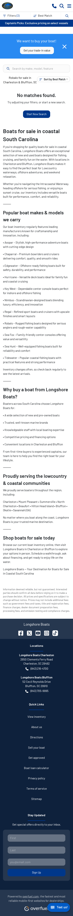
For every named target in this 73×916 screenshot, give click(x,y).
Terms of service (36, 788)
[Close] (64, 46)
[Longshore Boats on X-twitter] (28, 633)
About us (36, 727)
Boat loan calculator (36, 768)
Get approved (36, 757)
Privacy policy (36, 778)
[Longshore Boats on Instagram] (45, 633)
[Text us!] (58, 908)
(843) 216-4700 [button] (39, 668)
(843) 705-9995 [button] (39, 690)
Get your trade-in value (37, 50)
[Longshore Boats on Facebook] (19, 633)
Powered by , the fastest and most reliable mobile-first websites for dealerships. (37, 898)
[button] (54, 6)
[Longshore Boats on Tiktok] (53, 633)
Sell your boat (36, 747)
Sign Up (36, 872)
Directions (36, 737)
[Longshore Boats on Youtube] (36, 633)
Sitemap (36, 798)
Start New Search (37, 114)
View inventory (37, 716)
